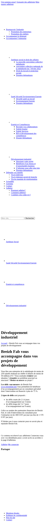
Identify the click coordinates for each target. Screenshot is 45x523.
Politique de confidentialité (16, 515)
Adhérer (4, 444)
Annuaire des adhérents (25, 2)
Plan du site (10, 518)
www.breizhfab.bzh (9, 387)
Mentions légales (12, 513)
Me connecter (13, 444)
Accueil (4, 343)
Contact (9, 520)
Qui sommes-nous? (8, 2)
